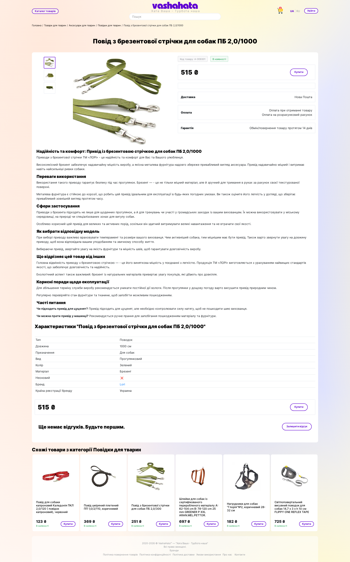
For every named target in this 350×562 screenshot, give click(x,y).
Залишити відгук (296, 426)
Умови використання (208, 554)
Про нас (227, 554)
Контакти (240, 554)
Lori (122, 384)
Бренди (174, 550)
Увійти (311, 10)
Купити (298, 71)
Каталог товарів (45, 11)
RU (298, 11)
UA (292, 11)
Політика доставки (184, 554)
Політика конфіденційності (155, 554)
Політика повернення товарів (120, 554)
